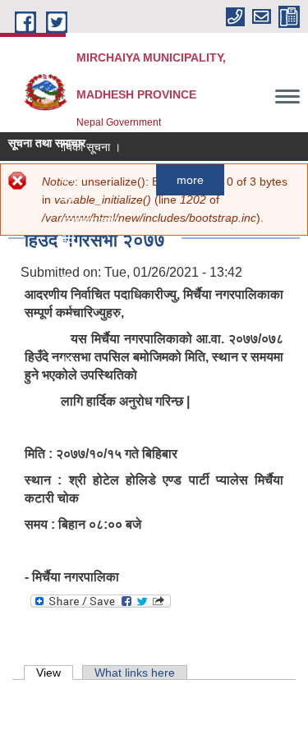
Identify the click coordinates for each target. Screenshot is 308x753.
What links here (134, 672)
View (54, 672)
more (187, 179)
